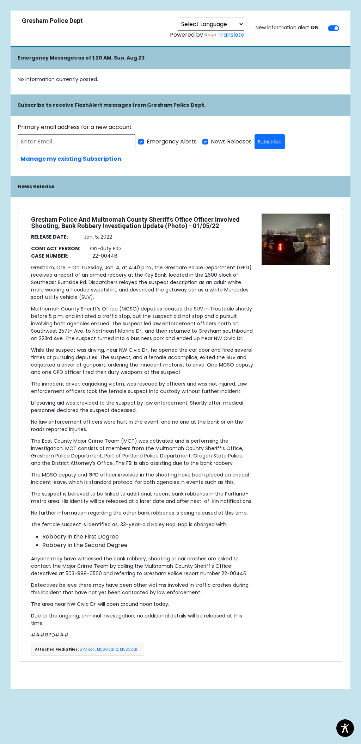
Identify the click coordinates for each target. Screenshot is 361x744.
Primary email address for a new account (75, 127)
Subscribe (270, 141)
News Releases (231, 141)
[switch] (333, 28)
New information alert (287, 27)
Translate (231, 35)
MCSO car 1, (130, 649)
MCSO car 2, (108, 649)
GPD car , (88, 649)
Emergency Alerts (172, 141)
